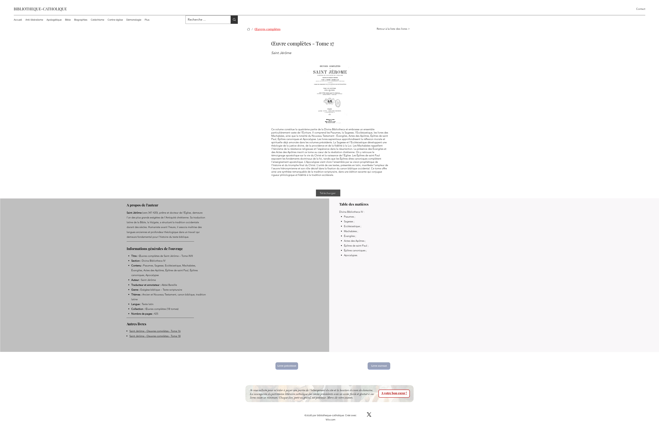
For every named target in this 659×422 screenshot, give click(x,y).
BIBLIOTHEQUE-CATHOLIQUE (40, 8)
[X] (369, 414)
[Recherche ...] (234, 20)
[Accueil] (248, 29)
